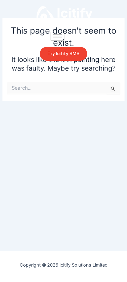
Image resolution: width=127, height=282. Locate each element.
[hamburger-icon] (57, 36)
